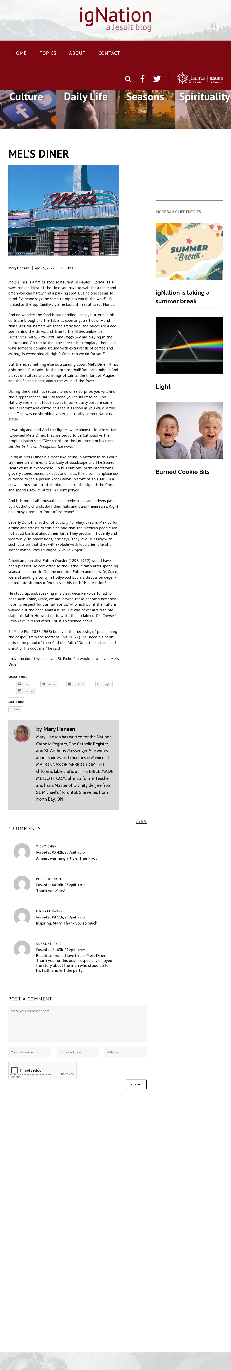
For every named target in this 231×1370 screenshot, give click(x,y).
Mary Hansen (18, 268)
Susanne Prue (49, 944)
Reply (81, 853)
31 (66, 267)
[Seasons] (145, 123)
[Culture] (26, 123)
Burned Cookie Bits (183, 471)
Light (163, 386)
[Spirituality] (204, 123)
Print (141, 821)
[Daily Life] (86, 123)
